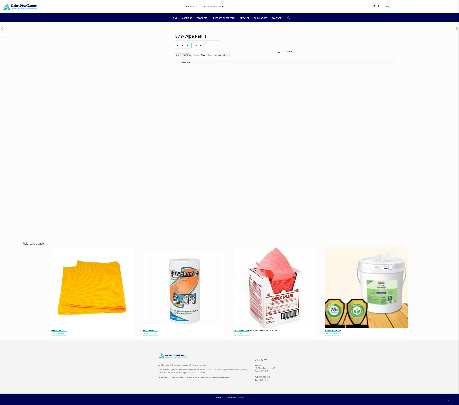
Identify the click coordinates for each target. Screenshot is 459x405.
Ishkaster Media (238, 397)
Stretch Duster (56, 330)
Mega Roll (226, 55)
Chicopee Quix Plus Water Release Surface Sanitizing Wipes (255, 330)
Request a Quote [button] (59, 333)
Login (388, 7)
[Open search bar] (288, 17)
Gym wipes (217, 55)
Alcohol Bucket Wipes (333, 330)
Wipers (203, 55)
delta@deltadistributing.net (214, 6)
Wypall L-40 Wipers (149, 330)
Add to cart (199, 45)
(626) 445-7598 (191, 6)
